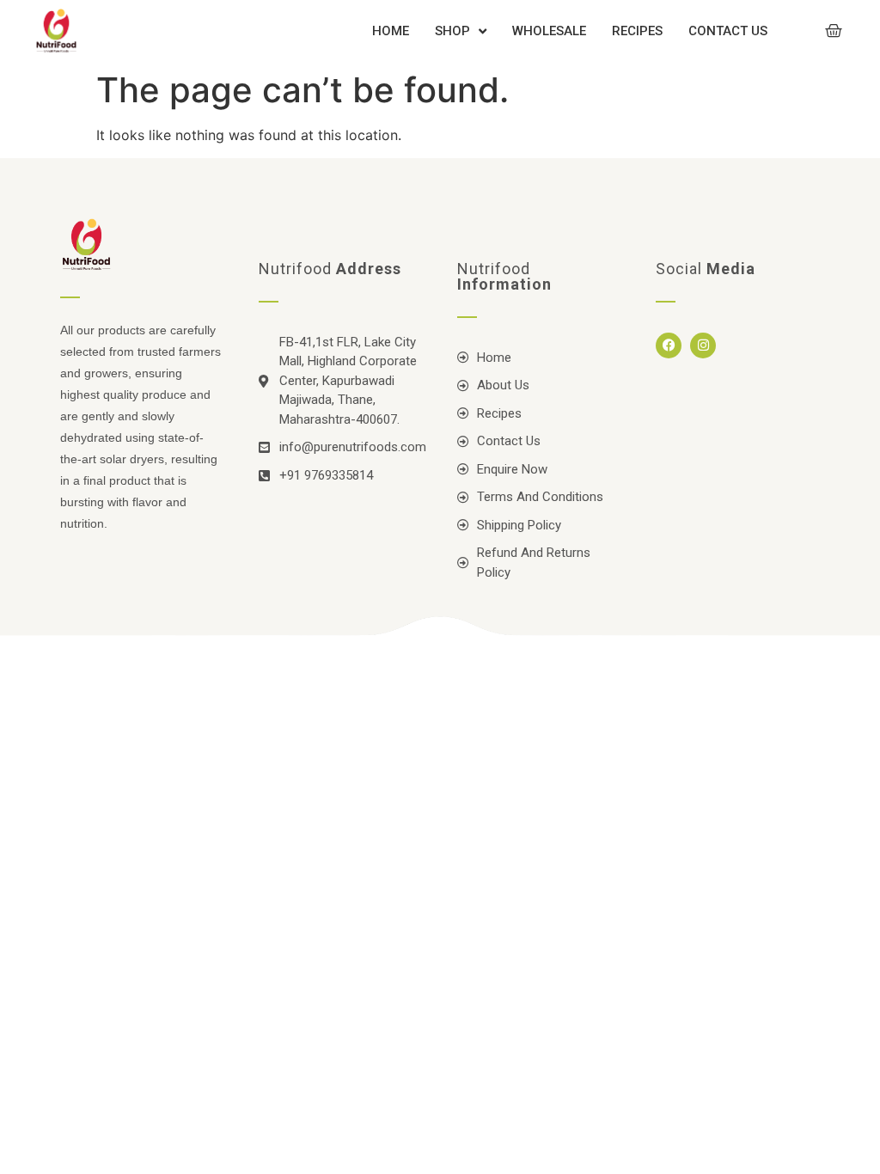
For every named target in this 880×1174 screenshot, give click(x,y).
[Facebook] (668, 345)
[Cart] (833, 30)
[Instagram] (703, 345)
